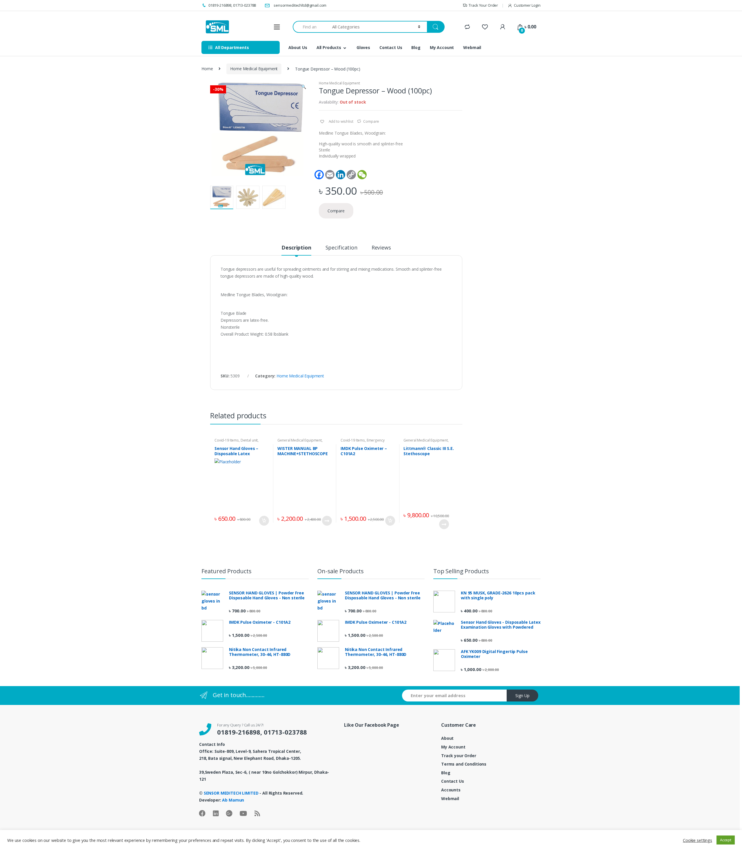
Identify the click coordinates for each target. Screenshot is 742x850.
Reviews (381, 248)
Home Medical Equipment (254, 68)
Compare (371, 121)
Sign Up (522, 695)
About (447, 738)
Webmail (472, 47)
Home (207, 68)
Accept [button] (725, 839)
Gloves (363, 47)
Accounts (451, 790)
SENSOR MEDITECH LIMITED (232, 793)
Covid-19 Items (226, 440)
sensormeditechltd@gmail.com (300, 5)
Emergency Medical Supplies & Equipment (365, 442)
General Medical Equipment (299, 440)
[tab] (296, 250)
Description (296, 248)
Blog (415, 47)
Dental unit (249, 440)
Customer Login (527, 5)
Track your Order (458, 755)
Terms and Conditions (463, 764)
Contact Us (390, 47)
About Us (297, 47)
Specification (341, 248)
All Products (329, 47)
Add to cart (264, 521)
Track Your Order (483, 5)
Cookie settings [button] (697, 840)
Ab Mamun (233, 800)
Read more (326, 521)
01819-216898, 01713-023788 (232, 5)
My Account (442, 47)
